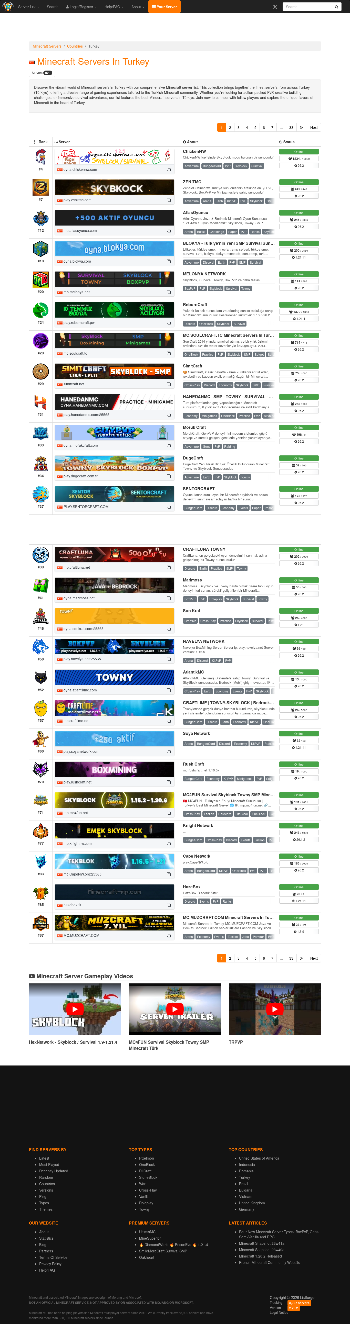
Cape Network (196, 856)
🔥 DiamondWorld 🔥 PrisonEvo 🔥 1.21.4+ (174, 1244)
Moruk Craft (194, 427)
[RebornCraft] (114, 310)
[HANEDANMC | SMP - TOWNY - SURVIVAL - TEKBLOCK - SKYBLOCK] (114, 402)
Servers (41, 72)
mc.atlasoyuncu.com (80, 230)
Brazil (243, 1183)
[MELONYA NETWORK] (114, 279)
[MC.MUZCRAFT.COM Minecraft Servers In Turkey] (114, 922)
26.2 (300, 165)
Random (46, 1177)
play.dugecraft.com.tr (80, 475)
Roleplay (146, 1202)
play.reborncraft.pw (79, 322)
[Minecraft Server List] (7, 6)
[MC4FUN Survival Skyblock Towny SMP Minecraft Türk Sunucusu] (114, 800)
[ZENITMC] (114, 187)
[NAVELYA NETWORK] (114, 646)
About (136, 6)
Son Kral (191, 610)
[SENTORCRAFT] (114, 494)
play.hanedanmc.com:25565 (86, 414)
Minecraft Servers (47, 46)
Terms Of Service (53, 1257)
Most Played (49, 1164)
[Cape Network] (114, 861)
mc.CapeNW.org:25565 (82, 874)
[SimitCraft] (114, 371)
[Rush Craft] (114, 769)
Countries (75, 46)
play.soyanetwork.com (81, 751)
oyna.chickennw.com (80, 169)
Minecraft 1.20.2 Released (260, 1256)
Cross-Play (148, 1190)
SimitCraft (192, 366)
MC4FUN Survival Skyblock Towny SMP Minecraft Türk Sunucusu (246, 795)
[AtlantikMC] (114, 677)
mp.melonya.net (76, 291)
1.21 (300, 624)
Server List (27, 6)
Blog (42, 1244)
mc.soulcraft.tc (75, 353)
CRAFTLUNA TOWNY (204, 549)
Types (44, 1202)
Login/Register (81, 6)
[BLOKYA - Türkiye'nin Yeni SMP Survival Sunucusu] (114, 248)
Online (299, 151)
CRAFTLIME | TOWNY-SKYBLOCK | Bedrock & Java (233, 702)
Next (314, 127)
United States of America (259, 1158)
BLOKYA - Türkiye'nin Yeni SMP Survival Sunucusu (233, 243)
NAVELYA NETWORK (204, 641)
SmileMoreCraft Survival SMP (163, 1250)
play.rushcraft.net (77, 781)
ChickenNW (194, 151)
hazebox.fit (72, 904)
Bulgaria (245, 1190)
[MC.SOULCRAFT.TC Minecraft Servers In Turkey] (114, 340)
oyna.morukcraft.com (80, 445)
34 (302, 127)
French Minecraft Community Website (269, 1262)
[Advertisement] (175, 28)
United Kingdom (252, 1202)
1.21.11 (300, 257)
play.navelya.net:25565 (82, 658)
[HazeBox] (114, 892)
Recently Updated (53, 1170)
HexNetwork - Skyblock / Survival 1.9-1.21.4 (73, 1042)
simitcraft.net (73, 383)
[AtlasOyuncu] (114, 218)
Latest (44, 1158)
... (281, 127)
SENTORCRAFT (199, 488)
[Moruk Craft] (114, 432)
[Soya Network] (114, 738)
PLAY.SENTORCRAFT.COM (86, 506)
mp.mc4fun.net (75, 812)
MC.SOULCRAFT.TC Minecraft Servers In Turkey (230, 335)
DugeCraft (193, 458)
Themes (46, 1209)
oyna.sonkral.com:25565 (83, 628)
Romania (246, 1170)
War (142, 1183)
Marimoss (192, 580)
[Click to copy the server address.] (168, 169)
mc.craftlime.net (76, 720)
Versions (46, 1190)
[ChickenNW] (114, 156)
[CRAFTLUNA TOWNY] (114, 554)
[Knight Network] (114, 830)
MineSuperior (150, 1238)
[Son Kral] (114, 616)
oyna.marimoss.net (79, 597)
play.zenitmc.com (77, 199)
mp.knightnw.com (77, 843)
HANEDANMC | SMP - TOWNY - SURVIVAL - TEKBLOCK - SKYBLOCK (251, 396)
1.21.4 (300, 318)
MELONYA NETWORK (204, 274)
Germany (246, 1209)
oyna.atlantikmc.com (80, 689)
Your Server (166, 6)
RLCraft (145, 1170)
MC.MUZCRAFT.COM (81, 935)
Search (52, 6)
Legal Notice (279, 1312)
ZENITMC (192, 182)
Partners (46, 1250)
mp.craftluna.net (76, 567)
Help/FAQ (113, 6)
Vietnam (245, 1196)
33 (291, 127)
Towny (144, 1209)
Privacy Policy (50, 1263)
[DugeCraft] (114, 463)
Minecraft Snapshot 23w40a (261, 1249)
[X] (275, 6)
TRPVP (236, 1042)
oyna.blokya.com (77, 261)
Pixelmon (146, 1158)
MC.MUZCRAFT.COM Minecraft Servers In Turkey (230, 917)
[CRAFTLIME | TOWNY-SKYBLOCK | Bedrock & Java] (114, 708)
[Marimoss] (114, 585)
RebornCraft (195, 304)
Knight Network (198, 825)
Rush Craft (193, 764)
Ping (42, 1196)
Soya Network (196, 733)
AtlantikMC (193, 672)
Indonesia (247, 1164)
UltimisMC (147, 1231)
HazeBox (192, 887)
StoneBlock (148, 1177)
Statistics (46, 1238)
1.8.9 (300, 931)
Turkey (244, 1177)
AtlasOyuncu (195, 212)
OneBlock (147, 1164)
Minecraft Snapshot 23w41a (261, 1243)
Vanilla (144, 1196)
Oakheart (146, 1257)
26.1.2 (300, 839)
